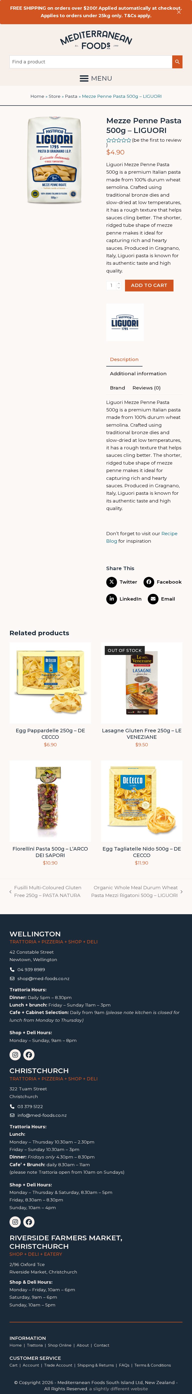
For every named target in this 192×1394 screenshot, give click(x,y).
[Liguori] (125, 323)
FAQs (124, 1365)
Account (31, 1365)
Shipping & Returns (96, 1365)
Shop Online (60, 1345)
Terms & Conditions (152, 1365)
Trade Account (58, 1365)
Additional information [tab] (138, 374)
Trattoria (35, 1345)
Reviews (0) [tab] (146, 388)
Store (54, 96)
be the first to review (158, 140)
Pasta (71, 96)
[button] (96, 78)
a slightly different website (118, 1388)
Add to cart (149, 285)
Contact (101, 1345)
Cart (14, 1365)
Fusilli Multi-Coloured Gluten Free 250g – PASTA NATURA (46, 892)
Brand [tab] (117, 388)
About (83, 1345)
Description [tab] (124, 359)
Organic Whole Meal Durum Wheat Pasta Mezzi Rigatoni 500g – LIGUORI (133, 892)
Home (37, 96)
